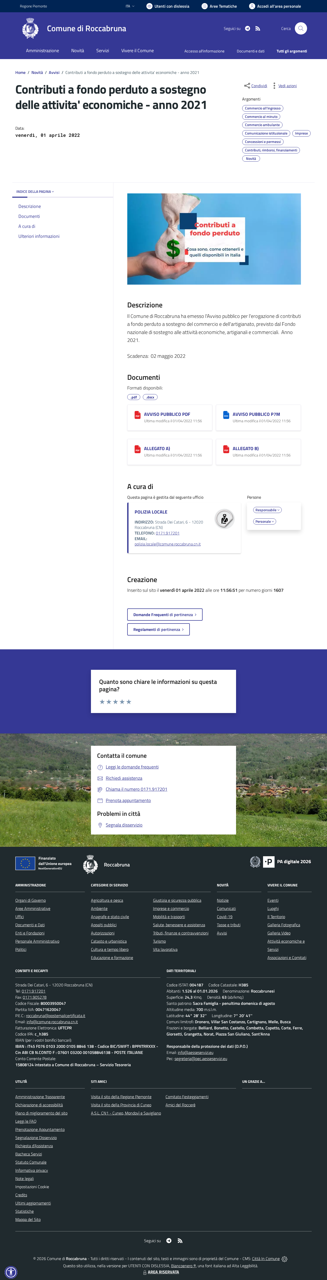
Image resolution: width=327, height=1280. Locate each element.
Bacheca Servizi (28, 1154)
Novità (37, 72)
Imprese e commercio (171, 908)
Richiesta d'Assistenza (34, 1146)
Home (20, 72)
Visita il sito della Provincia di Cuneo (121, 1105)
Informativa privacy (31, 1170)
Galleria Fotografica (283, 925)
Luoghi (273, 908)
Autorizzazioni (102, 933)
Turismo (159, 941)
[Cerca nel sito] (301, 28)
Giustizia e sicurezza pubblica (177, 900)
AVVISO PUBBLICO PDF (167, 414)
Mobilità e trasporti (169, 917)
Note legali (24, 1178)
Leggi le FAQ (26, 1121)
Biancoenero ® (183, 1266)
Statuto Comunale (30, 1162)
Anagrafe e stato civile (110, 917)
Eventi (272, 900)
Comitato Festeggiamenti (187, 1097)
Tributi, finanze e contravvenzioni (180, 933)
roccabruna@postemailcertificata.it (55, 1015)
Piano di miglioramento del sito (41, 1113)
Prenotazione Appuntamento (40, 1129)
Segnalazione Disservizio (36, 1137)
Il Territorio (276, 917)
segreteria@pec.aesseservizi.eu (200, 1058)
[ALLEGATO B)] (226, 449)
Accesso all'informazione (204, 51)
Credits (21, 1195)
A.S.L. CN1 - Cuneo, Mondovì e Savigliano (126, 1113)
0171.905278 (34, 997)
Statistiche (24, 1211)
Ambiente (99, 908)
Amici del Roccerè (180, 1105)
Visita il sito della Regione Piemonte (121, 1097)
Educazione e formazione (112, 957)
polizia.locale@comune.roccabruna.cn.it (168, 544)
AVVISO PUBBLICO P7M (256, 414)
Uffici (19, 917)
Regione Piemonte (33, 6)
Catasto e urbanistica (109, 941)
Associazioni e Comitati (286, 957)
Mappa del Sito (28, 1219)
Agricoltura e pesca (107, 900)
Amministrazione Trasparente (40, 1097)
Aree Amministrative (32, 908)
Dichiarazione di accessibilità (39, 1105)
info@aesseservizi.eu (195, 1052)
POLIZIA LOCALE (151, 511)
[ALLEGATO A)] (138, 449)
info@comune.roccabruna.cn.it (52, 1022)
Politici (20, 949)
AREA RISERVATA (163, 1272)
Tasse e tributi (228, 925)
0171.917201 (168, 533)
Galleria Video (278, 933)
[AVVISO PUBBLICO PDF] (138, 415)
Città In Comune (266, 1258)
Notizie (223, 900)
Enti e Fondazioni (29, 933)
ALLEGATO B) (246, 448)
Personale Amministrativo (37, 941)
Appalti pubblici (103, 925)
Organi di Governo (30, 900)
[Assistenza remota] (284, 1258)
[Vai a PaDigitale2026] (280, 861)
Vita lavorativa (165, 949)
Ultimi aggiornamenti (33, 1203)
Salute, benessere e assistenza (179, 925)
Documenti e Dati (30, 925)
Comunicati (226, 908)
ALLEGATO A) (157, 448)
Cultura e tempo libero (110, 949)
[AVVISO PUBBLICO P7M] (226, 415)
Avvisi (54, 72)
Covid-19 (224, 917)
